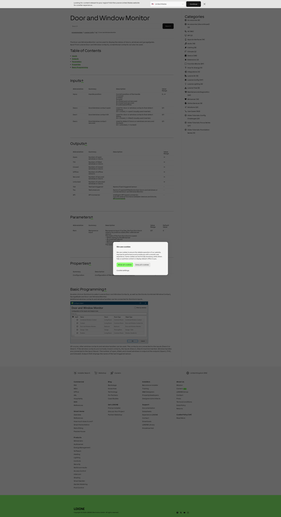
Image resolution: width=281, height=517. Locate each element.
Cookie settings (123, 270)
